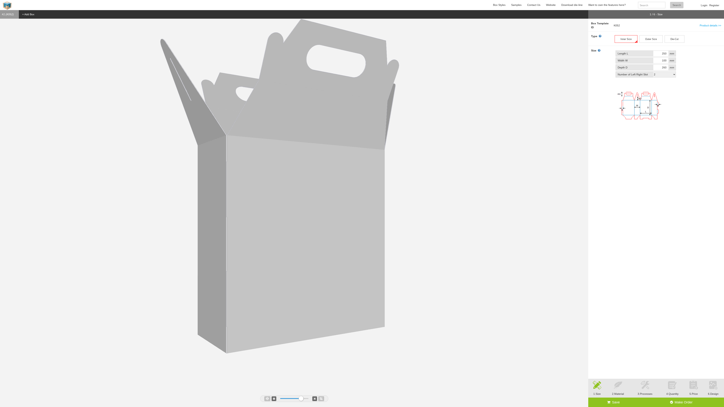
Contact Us (533, 4)
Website (551, 4)
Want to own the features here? (607, 4)
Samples (516, 4)
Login (704, 5)
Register (714, 5)
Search (677, 5)
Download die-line (572, 4)
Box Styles (499, 4)
